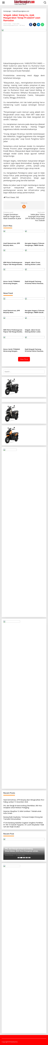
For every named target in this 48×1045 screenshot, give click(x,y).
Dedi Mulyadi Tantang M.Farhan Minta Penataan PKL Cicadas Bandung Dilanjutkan (34, 282)
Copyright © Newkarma (10, 1042)
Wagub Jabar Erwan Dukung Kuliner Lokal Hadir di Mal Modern (32, 263)
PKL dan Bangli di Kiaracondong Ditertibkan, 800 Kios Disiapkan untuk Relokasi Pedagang (22, 807)
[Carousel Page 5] (29, 857)
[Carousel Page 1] (19, 857)
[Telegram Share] (38, 24)
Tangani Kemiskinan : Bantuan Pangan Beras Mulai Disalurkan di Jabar (12, 215)
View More (24, 359)
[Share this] (30, 24)
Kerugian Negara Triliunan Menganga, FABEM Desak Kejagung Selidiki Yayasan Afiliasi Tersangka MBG (34, 244)
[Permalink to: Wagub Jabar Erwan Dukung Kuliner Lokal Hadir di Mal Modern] (35, 255)
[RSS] (24, 206)
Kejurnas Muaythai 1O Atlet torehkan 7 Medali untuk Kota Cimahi (22, 812)
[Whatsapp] (42, 24)
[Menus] (3, 2)
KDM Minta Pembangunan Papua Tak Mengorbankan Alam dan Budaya (13, 263)
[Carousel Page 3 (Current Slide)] (24, 857)
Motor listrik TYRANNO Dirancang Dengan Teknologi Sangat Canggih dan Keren (13, 282)
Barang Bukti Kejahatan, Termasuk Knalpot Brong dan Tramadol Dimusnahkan (23, 818)
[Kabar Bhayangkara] (24, 2)
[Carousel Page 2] (21, 857)
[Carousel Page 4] (27, 857)
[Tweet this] (34, 24)
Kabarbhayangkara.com (10, 25)
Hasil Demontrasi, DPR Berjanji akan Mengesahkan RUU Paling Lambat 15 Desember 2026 (13, 244)
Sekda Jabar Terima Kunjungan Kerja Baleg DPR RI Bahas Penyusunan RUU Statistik (35, 216)
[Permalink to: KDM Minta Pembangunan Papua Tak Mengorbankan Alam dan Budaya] (13, 255)
